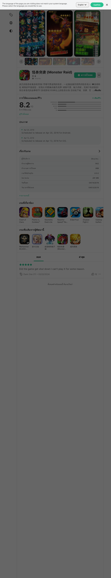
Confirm (97, 5)
